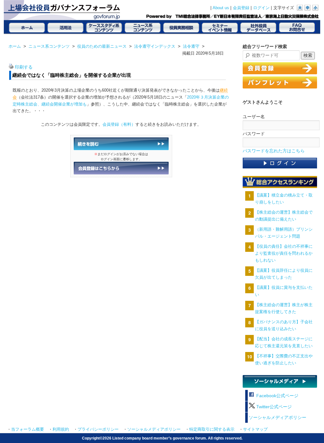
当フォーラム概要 (27, 429)
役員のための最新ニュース (102, 46)
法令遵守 (191, 46)
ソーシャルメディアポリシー (277, 417)
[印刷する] (11, 67)
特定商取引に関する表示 (211, 429)
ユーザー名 (254, 116)
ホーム (15, 46)
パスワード (254, 133)
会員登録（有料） (119, 124)
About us (221, 8)
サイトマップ (255, 429)
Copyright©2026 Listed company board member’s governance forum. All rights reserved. (162, 438)
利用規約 (61, 429)
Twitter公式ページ (273, 406)
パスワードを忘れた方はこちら (274, 151)
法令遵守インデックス (154, 46)
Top (309, 428)
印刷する (24, 67)
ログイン (261, 8)
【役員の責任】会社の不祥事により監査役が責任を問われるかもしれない (284, 253)
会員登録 (241, 8)
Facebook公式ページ (276, 395)
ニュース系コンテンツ (49, 46)
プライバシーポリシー (98, 429)
